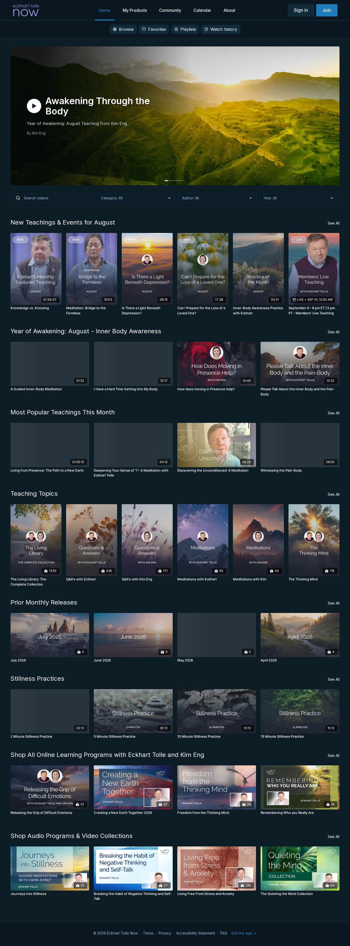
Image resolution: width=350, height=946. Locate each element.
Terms (148, 933)
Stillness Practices (37, 678)
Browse (126, 29)
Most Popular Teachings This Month (63, 412)
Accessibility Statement (195, 933)
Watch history (223, 29)
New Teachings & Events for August (63, 222)
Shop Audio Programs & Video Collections (71, 836)
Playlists (188, 29)
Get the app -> (244, 933)
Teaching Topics (34, 493)
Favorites (157, 29)
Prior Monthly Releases (44, 602)
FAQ (223, 933)
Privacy (165, 933)
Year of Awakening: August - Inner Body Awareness (86, 331)
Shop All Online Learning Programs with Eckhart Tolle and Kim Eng (107, 754)
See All (333, 223)
